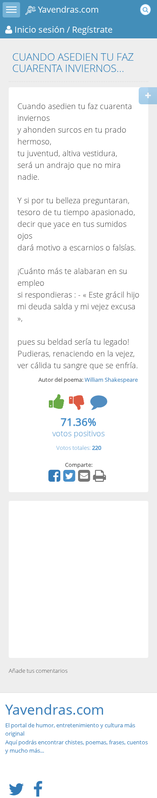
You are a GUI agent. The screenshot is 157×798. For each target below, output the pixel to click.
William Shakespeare (111, 380)
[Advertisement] (78, 579)
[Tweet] (70, 479)
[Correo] (85, 479)
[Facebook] (55, 479)
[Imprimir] (100, 479)
